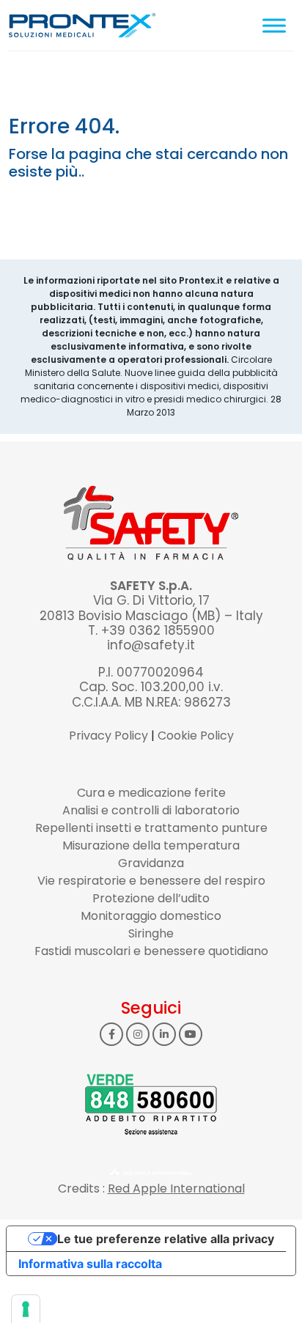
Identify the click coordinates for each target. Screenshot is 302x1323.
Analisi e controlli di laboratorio (151, 810)
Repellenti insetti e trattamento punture (151, 827)
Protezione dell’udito (151, 898)
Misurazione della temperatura (151, 845)
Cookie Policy (196, 735)
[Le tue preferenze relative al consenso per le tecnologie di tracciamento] (26, 1309)
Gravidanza (151, 863)
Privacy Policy (108, 735)
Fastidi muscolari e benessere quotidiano (151, 951)
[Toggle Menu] (274, 25)
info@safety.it (151, 645)
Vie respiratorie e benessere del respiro (151, 880)
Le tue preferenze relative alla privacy (165, 1238)
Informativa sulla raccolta (90, 1263)
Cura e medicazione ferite (151, 792)
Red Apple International (176, 1188)
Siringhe (151, 933)
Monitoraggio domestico (151, 915)
